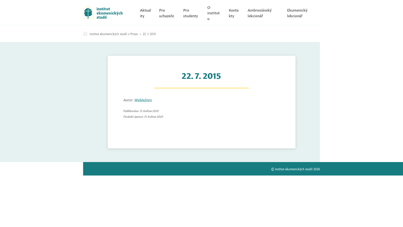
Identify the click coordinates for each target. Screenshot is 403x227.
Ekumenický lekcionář (297, 12)
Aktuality (145, 12)
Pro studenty (190, 12)
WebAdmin (143, 99)
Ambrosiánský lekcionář (260, 12)
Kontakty (234, 12)
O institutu (213, 12)
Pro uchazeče (166, 12)
